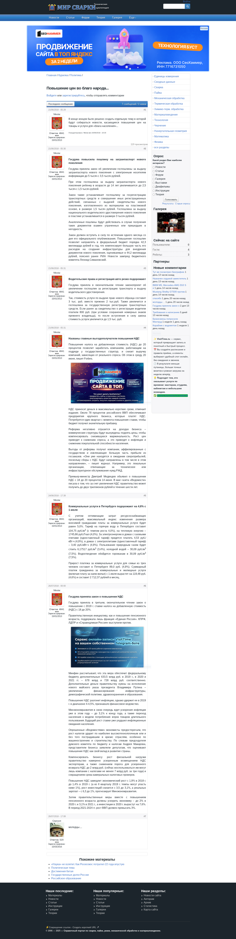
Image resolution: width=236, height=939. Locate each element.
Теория (100, 17)
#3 (145, 268)
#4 (145, 328)
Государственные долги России (70, 874)
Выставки (161, 182)
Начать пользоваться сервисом (172, 395)
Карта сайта (151, 909)
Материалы (55, 895)
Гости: (156, 249)
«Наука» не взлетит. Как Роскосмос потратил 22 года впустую (87, 864)
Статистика (150, 906)
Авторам (149, 899)
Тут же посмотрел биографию (168, 272)
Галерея (117, 17)
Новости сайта (152, 895)
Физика (158, 142)
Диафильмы (162, 186)
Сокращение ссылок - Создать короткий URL (72, 927)
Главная (52, 75)
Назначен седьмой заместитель (169, 278)
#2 (145, 148)
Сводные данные (164, 81)
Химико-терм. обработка (169, 109)
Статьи (70, 17)
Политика (75, 75)
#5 (145, 495)
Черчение (160, 125)
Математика (161, 136)
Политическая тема (62, 867)
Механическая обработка (169, 98)
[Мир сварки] (72, 8)
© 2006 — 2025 (53, 931)
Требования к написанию (166, 312)
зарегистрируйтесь (73, 95)
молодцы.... (159, 302)
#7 (145, 816)
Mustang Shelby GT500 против (169, 291)
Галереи (53, 909)
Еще (132, 17)
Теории (52, 913)
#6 (145, 586)
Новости (54, 17)
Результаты (168, 203)
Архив (147, 902)
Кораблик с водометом (165, 325)
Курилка (63, 75)
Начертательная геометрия (170, 131)
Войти (186, 1)
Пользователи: (161, 244)
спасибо (157, 298)
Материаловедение (166, 114)
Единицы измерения (166, 76)
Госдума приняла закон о (166, 305)
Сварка (158, 87)
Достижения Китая (62, 871)
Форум (85, 17)
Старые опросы (182, 203)
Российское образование (66, 878)
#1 (145, 110)
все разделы (161, 147)
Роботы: (157, 254)
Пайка (158, 92)
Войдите (52, 95)
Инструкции (162, 190)
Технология (161, 120)
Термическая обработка (168, 103)
